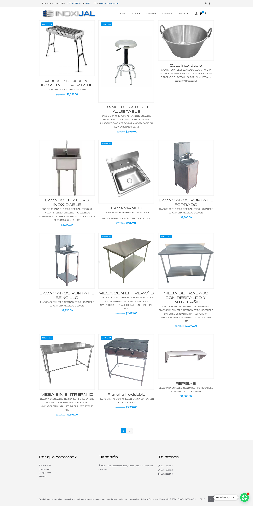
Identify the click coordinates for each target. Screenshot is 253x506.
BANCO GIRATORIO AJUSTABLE (126, 109)
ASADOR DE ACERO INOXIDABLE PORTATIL (67, 82)
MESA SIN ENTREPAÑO (67, 394)
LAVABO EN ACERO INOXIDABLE (67, 202)
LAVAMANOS (126, 208)
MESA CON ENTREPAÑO (126, 293)
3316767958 (75, 3)
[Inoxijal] (69, 13)
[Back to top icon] (211, 499)
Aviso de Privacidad (150, 499)
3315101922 (167, 469)
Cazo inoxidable (186, 65)
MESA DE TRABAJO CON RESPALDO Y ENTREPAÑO (186, 297)
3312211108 (90, 3)
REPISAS (186, 383)
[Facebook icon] (209, 3)
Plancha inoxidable (126, 394)
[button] (244, 497)
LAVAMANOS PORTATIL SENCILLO (67, 295)
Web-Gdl (191, 499)
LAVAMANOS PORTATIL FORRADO (186, 202)
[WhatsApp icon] (206, 3)
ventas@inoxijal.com (109, 3)
